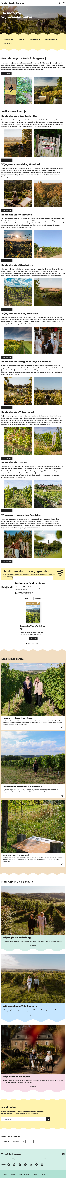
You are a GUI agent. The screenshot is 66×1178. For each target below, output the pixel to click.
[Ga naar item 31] (31, 643)
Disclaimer (4, 1174)
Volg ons (3, 1164)
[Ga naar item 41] (33, 643)
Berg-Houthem (50, 39)
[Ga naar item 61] (36, 643)
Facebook (16, 1141)
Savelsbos (7, 39)
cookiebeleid (28, 593)
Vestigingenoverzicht (16, 1159)
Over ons (28, 1159)
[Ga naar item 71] (37, 643)
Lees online (33, 638)
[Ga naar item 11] (28, 643)
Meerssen (7, 43)
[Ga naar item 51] (34, 643)
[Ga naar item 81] (39, 643)
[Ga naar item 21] (29, 643)
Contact (4, 1159)
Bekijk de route (7, 160)
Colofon (13, 1174)
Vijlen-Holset (33, 39)
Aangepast (38, 598)
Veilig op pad (6, 73)
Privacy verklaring (24, 1174)
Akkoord (27, 598)
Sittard (20, 39)
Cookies (35, 1174)
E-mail (30, 1141)
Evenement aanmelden (40, 1159)
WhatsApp (6, 1141)
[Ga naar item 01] (26, 643)
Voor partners (44, 1174)
